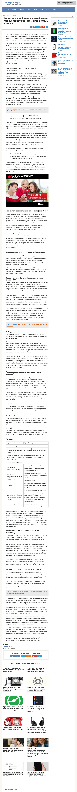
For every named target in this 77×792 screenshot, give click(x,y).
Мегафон (21, 9)
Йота (35, 9)
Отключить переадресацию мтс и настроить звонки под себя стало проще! (64, 46)
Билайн (29, 9)
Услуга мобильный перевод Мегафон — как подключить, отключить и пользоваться (65, 30)
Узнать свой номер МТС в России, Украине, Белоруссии (65, 62)
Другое (54, 9)
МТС (47, 9)
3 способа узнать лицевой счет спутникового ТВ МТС (65, 54)
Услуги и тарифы (11, 9)
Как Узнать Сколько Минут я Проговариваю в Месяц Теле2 (65, 38)
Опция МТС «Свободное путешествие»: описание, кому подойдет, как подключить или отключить (65, 71)
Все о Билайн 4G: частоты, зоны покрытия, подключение (65, 22)
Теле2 (41, 9)
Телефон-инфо (12, 2)
